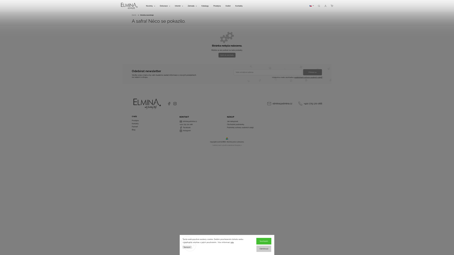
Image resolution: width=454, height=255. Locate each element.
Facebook (169, 103)
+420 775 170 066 (313, 103)
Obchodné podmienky (235, 124)
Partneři (135, 127)
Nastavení (187, 247)
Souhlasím (264, 241)
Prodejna (135, 120)
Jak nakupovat (232, 121)
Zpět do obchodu (227, 55)
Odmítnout (264, 249)
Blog (133, 130)
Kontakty (135, 124)
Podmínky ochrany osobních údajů (240, 127)
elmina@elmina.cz (282, 103)
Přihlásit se (312, 72)
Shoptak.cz (238, 145)
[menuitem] (150, 6)
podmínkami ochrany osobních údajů (308, 77)
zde (232, 242)
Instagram (175, 103)
